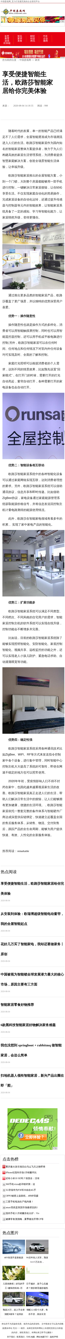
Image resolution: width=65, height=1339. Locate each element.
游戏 (7, 41)
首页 (6, 36)
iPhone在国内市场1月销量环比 (21, 1172)
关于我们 (11, 1337)
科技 (32, 38)
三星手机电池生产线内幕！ (20, 1201)
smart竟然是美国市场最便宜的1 (22, 1207)
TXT (46, 1337)
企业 (45, 38)
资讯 (19, 36)
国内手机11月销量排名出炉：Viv (22, 1213)
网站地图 (40, 1337)
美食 (20, 41)
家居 (20, 38)
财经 (32, 36)
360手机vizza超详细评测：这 (20, 1184)
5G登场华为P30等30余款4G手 (21, 1190)
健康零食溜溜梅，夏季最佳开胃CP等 (25, 1219)
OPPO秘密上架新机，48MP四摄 (22, 1196)
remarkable (23, 851)
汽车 (45, 36)
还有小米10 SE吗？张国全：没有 (23, 1178)
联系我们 (21, 1337)
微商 (45, 41)
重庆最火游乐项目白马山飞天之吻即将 (25, 1166)
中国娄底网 (25, 60)
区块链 (7, 43)
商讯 (32, 41)
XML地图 (30, 1337)
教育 (7, 38)
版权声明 (54, 1337)
